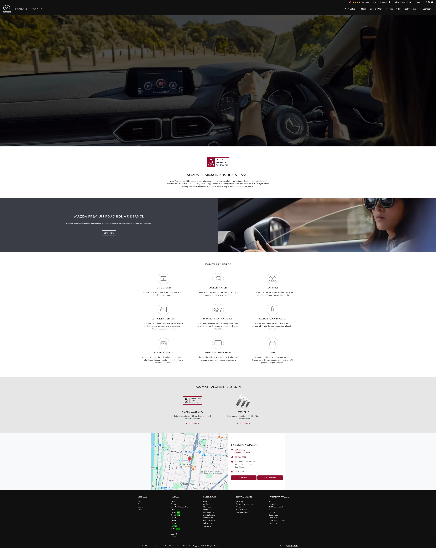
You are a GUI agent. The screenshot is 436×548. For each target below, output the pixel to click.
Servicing (239, 501)
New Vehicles (351, 9)
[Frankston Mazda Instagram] (429, 2)
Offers (205, 501)
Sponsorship (273, 515)
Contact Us (243, 477)
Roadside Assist (242, 512)
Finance (415, 9)
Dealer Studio (293, 546)
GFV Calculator (209, 520)
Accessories (240, 507)
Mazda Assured (209, 518)
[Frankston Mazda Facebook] (426, 2)
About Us (272, 501)
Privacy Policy (274, 523)
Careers (272, 512)
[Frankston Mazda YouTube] (432, 2)
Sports (140, 507)
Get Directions (270, 477)
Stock (363, 9)
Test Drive (207, 526)
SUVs (140, 504)
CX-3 (173, 501)
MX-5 (173, 531)
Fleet (406, 9)
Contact (426, 9)
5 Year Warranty (242, 509)
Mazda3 (174, 537)
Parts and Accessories (244, 504)
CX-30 (173, 504)
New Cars (207, 507)
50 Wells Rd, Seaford (399, 2)
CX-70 (173, 518)
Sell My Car (207, 523)
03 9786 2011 (417, 2)
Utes (140, 509)
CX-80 (173, 520)
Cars (139, 501)
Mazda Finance (209, 515)
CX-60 (173, 515)
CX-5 (173, 509)
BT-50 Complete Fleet (277, 507)
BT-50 (173, 529)
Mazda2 (174, 534)
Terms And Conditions (277, 520)
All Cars (206, 504)
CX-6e (173, 512)
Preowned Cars (209, 512)
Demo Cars (207, 509)
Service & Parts (393, 9)
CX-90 (173, 523)
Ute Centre (273, 504)
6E (172, 526)
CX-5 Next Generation (179, 507)
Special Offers (376, 9)
